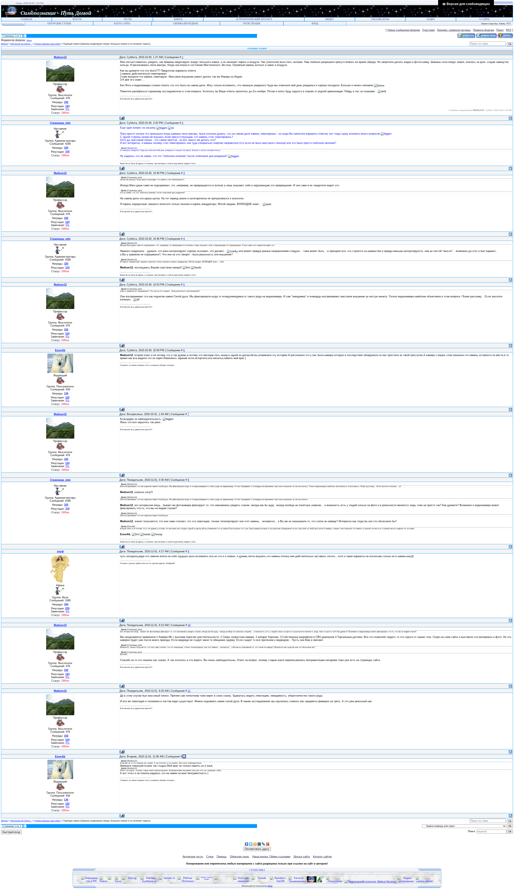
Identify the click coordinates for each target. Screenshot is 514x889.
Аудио (430, 19)
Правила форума (483, 30)
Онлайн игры (380, 19)
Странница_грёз (60, 122)
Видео (329, 19)
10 (189, 625)
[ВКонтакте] (247, 844)
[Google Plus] (268, 844)
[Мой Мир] (259, 844)
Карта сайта (122, 23)
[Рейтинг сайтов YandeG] (205, 882)
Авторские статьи (59, 23)
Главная (26, 19)
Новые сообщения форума (403, 30)
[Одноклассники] (255, 844)
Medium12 (60, 57)
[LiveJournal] (263, 844)
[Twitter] (251, 844)
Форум (77, 19)
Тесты (128, 19)
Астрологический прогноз (254, 19)
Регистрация (251, 23)
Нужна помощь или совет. (47, 44)
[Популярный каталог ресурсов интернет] (223, 881)
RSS (508, 23)
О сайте (484, 19)
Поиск (500, 30)
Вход (315, 23)
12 (184, 756)
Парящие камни (71, 44)
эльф (60, 551)
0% (67, 109)
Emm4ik (60, 350)
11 (189, 690)
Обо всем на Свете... (21, 44)
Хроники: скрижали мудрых (454, 30)
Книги (178, 19)
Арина (29, 40)
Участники (428, 30)
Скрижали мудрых (185, 23)
